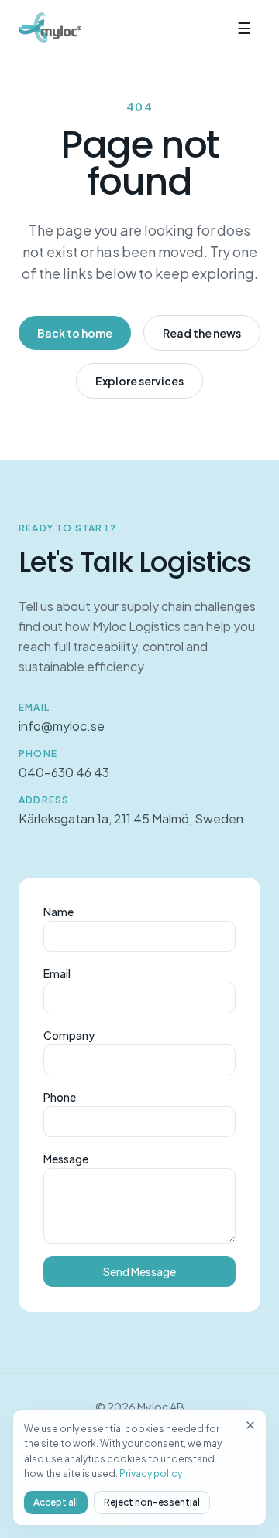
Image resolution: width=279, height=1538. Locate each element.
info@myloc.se (62, 726)
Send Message (139, 1271)
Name (58, 911)
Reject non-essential (152, 1502)
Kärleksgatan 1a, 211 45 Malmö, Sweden (131, 818)
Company (69, 1035)
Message (65, 1159)
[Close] (250, 1425)
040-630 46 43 (64, 772)
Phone (59, 1097)
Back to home (74, 333)
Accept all (55, 1502)
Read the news (202, 333)
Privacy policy (150, 1473)
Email (57, 973)
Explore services (139, 381)
